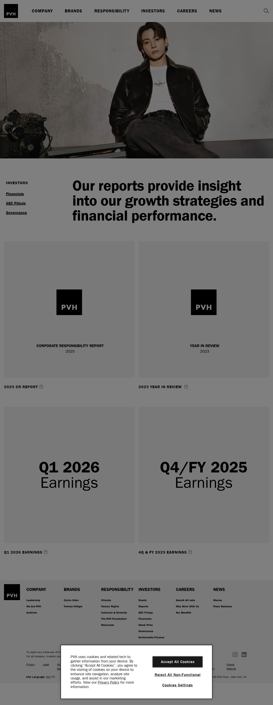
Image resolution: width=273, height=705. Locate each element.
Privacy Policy (108, 682)
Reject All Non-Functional (178, 674)
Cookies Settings (177, 685)
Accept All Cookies (178, 661)
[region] (136, 672)
